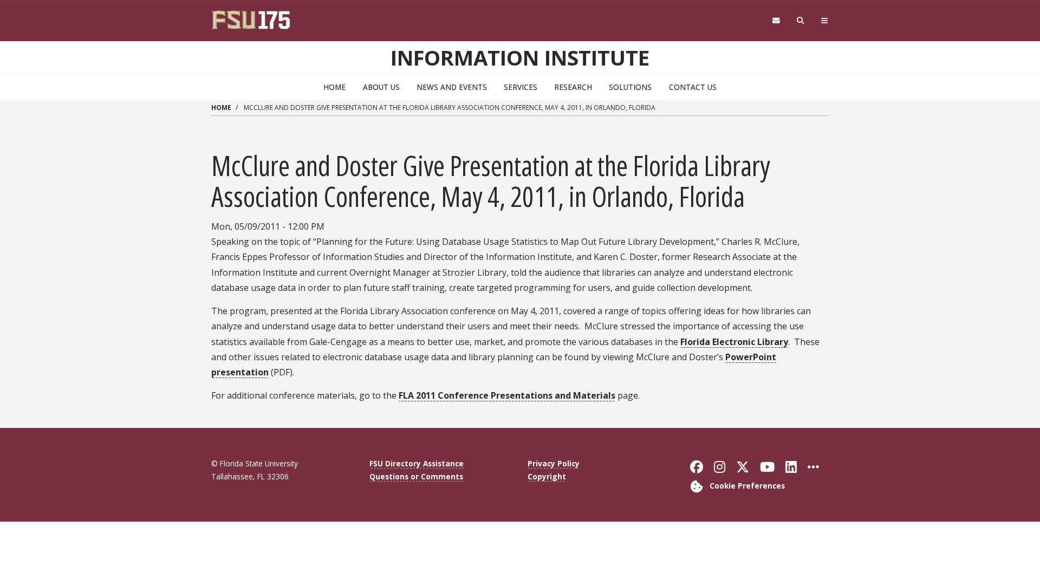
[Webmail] (776, 20)
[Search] (801, 20)
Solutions (630, 87)
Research (573, 87)
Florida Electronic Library (734, 342)
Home (334, 87)
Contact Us (693, 87)
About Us (381, 87)
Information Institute (520, 57)
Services (520, 87)
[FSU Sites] (824, 20)
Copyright (547, 476)
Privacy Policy (554, 463)
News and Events (452, 87)
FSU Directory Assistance (416, 463)
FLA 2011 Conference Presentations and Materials (507, 395)
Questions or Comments (416, 476)
